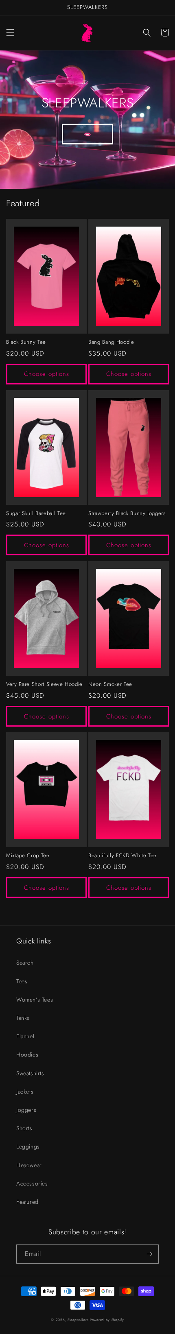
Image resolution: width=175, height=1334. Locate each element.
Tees (21, 981)
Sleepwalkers (78, 1319)
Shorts (24, 1128)
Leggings (28, 1146)
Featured (27, 1202)
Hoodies (27, 1054)
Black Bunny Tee (26, 342)
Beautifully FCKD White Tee (122, 855)
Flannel (25, 1036)
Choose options (46, 373)
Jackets (24, 1091)
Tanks (23, 1018)
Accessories (32, 1183)
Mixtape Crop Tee (28, 855)
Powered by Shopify (107, 1319)
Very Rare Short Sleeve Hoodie (44, 684)
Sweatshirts (30, 1073)
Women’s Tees (34, 1000)
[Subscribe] (149, 1254)
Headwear (29, 1165)
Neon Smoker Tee (110, 684)
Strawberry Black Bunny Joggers (127, 513)
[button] (10, 32)
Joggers (26, 1110)
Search (25, 962)
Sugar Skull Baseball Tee (36, 513)
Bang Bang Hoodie (111, 342)
